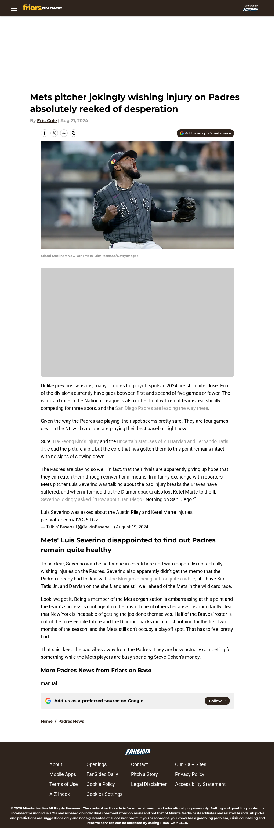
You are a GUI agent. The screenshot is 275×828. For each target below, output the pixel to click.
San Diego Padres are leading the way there (161, 408)
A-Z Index (59, 794)
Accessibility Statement (200, 784)
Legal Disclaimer (149, 784)
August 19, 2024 (132, 527)
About (55, 764)
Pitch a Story (144, 774)
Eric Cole (47, 120)
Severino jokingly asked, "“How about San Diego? (92, 499)
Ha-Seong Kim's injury (76, 441)
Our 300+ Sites (190, 764)
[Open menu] (14, 8)
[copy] (73, 133)
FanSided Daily (102, 774)
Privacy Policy (189, 774)
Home (47, 721)
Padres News (71, 721)
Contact (139, 764)
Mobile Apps (62, 774)
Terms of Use (63, 784)
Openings (96, 764)
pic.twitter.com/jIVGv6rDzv (69, 519)
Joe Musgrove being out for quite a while (152, 579)
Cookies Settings (104, 794)
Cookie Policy (100, 784)
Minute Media (34, 808)
